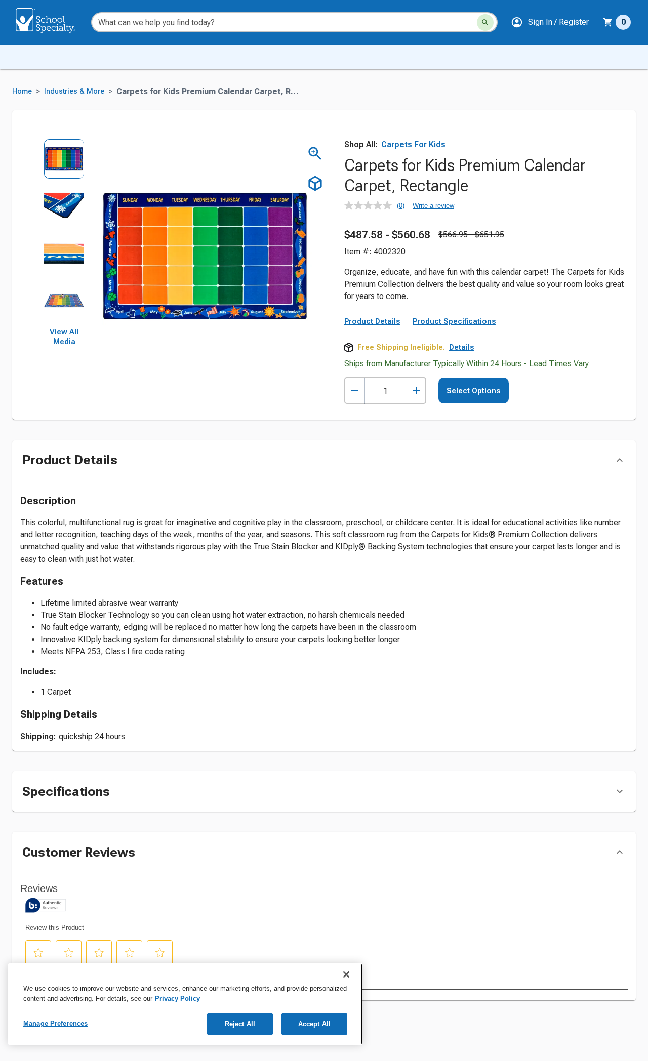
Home (22, 91)
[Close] (346, 974)
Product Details (372, 321)
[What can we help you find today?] (485, 22)
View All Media (64, 337)
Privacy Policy (177, 998)
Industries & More (74, 91)
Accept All (314, 1024)
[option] (64, 162)
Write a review (433, 205)
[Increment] (416, 391)
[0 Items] (608, 22)
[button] (550, 22)
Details (461, 347)
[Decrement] (354, 391)
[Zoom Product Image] (315, 153)
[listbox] (64, 233)
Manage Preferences (55, 1023)
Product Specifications (454, 321)
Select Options (474, 390)
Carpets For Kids (413, 144)
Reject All (240, 1024)
